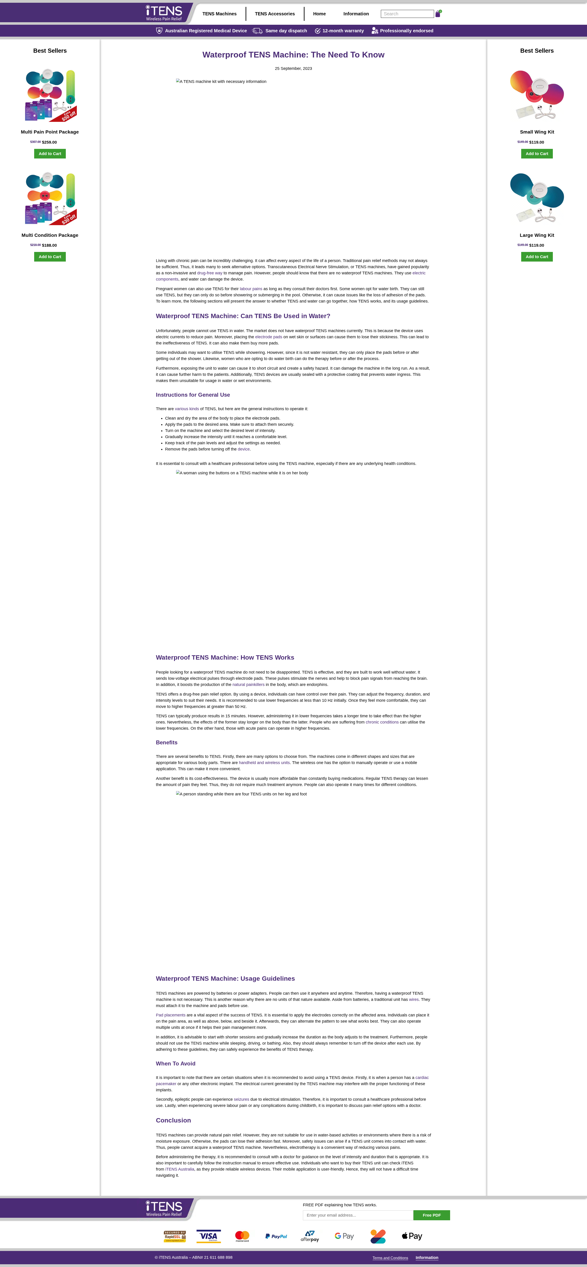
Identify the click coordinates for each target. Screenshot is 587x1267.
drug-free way (209, 273)
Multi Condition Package (50, 235)
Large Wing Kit (537, 235)
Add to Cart (50, 153)
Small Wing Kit (537, 131)
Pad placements (171, 1015)
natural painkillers (249, 684)
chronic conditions (382, 722)
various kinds (187, 409)
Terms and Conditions (390, 1258)
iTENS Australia (179, 1169)
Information (356, 13)
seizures (241, 1099)
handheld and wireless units (264, 762)
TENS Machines (219, 13)
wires (414, 999)
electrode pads (268, 337)
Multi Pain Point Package (50, 131)
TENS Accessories (275, 13)
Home (319, 13)
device (244, 449)
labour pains (251, 289)
